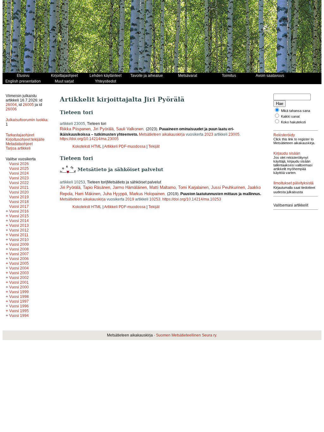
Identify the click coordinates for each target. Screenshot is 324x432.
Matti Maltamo (162, 187)
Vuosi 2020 (19, 192)
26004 (11, 104)
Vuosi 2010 (19, 240)
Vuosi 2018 (19, 202)
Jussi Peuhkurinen (228, 187)
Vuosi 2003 (19, 273)
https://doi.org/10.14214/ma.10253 (191, 199)
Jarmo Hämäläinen (130, 187)
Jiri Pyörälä (103, 129)
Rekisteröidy (284, 135)
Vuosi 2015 (19, 216)
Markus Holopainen (147, 193)
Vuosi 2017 (19, 206)
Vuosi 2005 (19, 263)
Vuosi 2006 (19, 258)
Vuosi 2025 (19, 168)
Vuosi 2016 (19, 211)
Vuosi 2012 (19, 230)
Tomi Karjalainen (193, 187)
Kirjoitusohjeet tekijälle (25, 139)
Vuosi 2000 (19, 287)
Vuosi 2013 (19, 225)
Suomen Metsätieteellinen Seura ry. (186, 335)
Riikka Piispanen (75, 129)
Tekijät (153, 146)
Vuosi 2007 (19, 254)
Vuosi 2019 (19, 197)
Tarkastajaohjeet (20, 135)
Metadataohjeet (19, 144)
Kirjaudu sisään (286, 153)
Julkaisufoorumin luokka (26, 120)
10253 (154, 199)
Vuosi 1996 (19, 306)
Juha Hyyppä (115, 193)
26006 (11, 109)
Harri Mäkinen (87, 193)
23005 (234, 134)
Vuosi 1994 (19, 315)
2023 (208, 134)
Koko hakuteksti (293, 122)
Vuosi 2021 (19, 187)
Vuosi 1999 (19, 292)
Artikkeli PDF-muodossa (125, 146)
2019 (129, 199)
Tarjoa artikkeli (18, 148)
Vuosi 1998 (19, 296)
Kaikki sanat (290, 116)
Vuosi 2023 (19, 178)
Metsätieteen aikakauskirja (162, 134)
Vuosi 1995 (19, 311)
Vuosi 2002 (19, 277)
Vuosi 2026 (19, 164)
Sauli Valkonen (129, 129)
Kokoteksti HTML (87, 146)
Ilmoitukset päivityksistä (293, 183)
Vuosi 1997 (19, 301)
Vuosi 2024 (19, 173)
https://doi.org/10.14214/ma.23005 (89, 139)
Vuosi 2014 (19, 221)
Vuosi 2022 (19, 183)
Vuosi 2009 (19, 244)
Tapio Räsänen (96, 187)
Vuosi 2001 (19, 282)
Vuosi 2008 (19, 249)
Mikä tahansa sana (295, 111)
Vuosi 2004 (19, 268)
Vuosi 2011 (18, 235)
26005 (28, 104)
